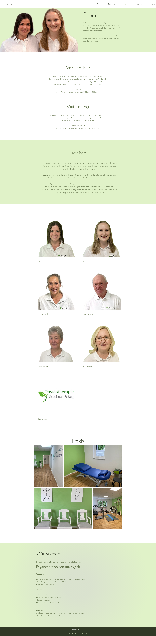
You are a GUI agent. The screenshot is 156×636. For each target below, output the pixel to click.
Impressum (74, 629)
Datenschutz (81, 629)
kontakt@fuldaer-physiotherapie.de (73, 613)
